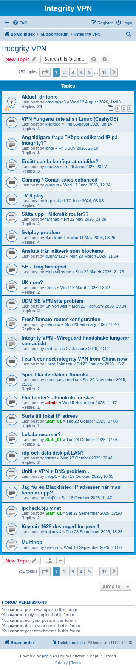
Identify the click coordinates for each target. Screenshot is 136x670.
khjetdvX (53, 531)
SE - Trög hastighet (44, 267)
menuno (52, 324)
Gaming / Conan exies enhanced (59, 180)
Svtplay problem (41, 232)
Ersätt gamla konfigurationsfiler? (60, 161)
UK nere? (32, 282)
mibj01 (51, 476)
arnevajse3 (55, 102)
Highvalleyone (58, 272)
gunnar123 (55, 256)
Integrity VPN (24, 48)
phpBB (48, 656)
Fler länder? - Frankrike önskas (58, 397)
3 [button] (72, 72)
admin (51, 402)
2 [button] (64, 72)
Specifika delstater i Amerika (55, 374)
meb (49, 348)
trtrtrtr (50, 458)
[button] (45, 72)
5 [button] (89, 72)
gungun (52, 185)
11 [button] (104, 72)
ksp (48, 201)
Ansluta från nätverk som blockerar (63, 251)
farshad (52, 219)
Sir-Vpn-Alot (56, 306)
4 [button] (81, 72)
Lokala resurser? (41, 434)
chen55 (52, 166)
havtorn (52, 547)
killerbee (52, 124)
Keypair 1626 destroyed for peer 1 (61, 526)
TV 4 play (32, 196)
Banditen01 (55, 237)
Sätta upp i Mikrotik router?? (55, 214)
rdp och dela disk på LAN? (53, 453)
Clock (50, 287)
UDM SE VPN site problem (52, 301)
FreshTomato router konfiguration (61, 319)
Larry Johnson (58, 364)
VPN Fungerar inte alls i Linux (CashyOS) (70, 119)
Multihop (32, 542)
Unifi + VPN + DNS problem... (56, 471)
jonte (49, 148)
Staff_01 (53, 421)
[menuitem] (20, 22)
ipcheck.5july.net (41, 508)
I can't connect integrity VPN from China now (74, 359)
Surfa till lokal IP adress (50, 416)
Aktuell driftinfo (40, 97)
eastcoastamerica (61, 379)
